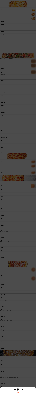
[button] (35, 388)
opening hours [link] (23, 390)
